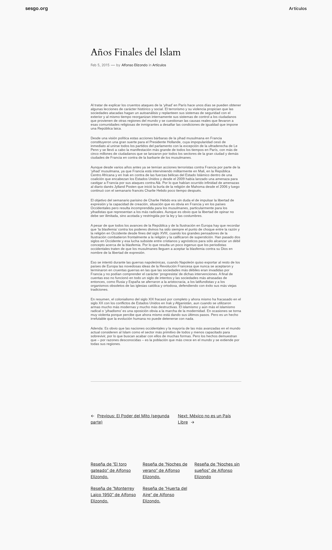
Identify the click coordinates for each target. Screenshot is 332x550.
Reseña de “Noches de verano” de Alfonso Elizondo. (165, 470)
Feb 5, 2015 (100, 65)
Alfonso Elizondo (135, 65)
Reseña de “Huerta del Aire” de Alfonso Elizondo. (165, 494)
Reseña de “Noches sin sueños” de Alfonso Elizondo (217, 470)
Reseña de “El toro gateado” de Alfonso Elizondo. (111, 470)
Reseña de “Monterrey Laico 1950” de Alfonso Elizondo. (113, 494)
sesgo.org (36, 8)
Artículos (159, 65)
